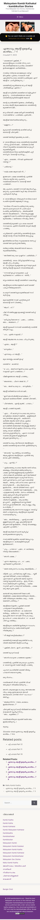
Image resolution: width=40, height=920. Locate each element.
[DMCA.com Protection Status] (20, 914)
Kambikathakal (8, 836)
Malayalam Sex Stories (12, 859)
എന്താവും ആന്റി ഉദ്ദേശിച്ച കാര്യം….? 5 (21, 788)
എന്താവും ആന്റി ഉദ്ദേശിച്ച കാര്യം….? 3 (21, 791)
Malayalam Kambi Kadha (12, 849)
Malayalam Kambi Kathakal (13, 853)
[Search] (34, 803)
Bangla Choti (8, 889)
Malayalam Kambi (10, 843)
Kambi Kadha (8, 820)
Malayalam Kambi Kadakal (13, 846)
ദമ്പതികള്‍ (7, 869)
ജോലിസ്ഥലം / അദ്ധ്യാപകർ (14, 866)
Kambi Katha (8, 823)
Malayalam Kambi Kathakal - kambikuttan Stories (20, 5)
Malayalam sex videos (16, 38)
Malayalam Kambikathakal (13, 856)
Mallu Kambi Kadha (13, 785)
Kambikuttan (8, 840)
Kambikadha (8, 833)
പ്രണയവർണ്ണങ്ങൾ (10, 876)
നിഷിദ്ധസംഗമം (9, 872)
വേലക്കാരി (7, 879)
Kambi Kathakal (9, 826)
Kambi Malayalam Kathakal (13, 830)
